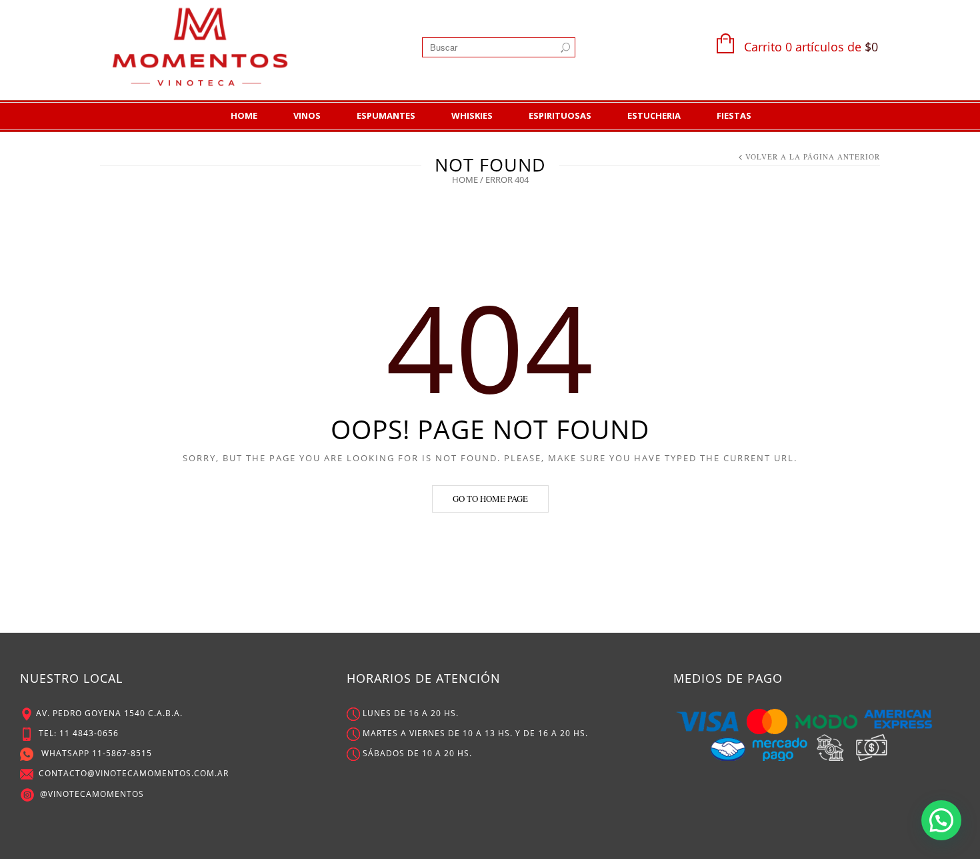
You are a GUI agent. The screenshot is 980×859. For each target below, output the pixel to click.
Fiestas (734, 115)
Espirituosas (560, 115)
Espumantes (386, 115)
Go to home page (490, 499)
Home (244, 115)
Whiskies (472, 115)
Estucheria (654, 115)
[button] (941, 820)
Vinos (307, 115)
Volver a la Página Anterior (812, 157)
